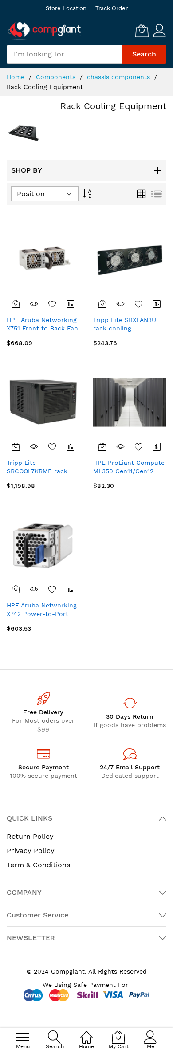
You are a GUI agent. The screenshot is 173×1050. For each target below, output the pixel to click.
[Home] (86, 1032)
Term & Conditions (38, 865)
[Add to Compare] (71, 303)
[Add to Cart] (16, 303)
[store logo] (44, 30)
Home (17, 76)
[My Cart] (142, 30)
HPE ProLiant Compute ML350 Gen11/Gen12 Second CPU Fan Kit (129, 471)
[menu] (22, 1037)
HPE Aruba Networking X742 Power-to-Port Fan (42, 614)
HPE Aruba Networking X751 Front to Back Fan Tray (42, 328)
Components (57, 76)
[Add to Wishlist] (52, 303)
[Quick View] (34, 303)
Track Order (111, 8)
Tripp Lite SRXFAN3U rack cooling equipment (124, 328)
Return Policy (30, 836)
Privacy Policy (31, 850)
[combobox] (64, 54)
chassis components (119, 76)
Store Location (66, 8)
